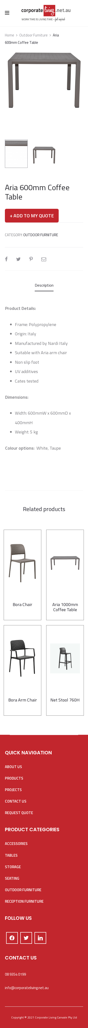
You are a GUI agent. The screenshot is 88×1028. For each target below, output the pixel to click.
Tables (11, 855)
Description (44, 285)
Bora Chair (22, 604)
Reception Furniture (24, 901)
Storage (13, 867)
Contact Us (15, 801)
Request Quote (19, 813)
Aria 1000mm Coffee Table (65, 607)
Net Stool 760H (65, 700)
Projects (13, 790)
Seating (12, 878)
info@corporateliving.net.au (27, 988)
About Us (13, 767)
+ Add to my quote (32, 215)
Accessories (16, 843)
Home (9, 35)
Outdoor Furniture (33, 35)
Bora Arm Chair (22, 700)
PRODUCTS (14, 778)
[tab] (44, 285)
